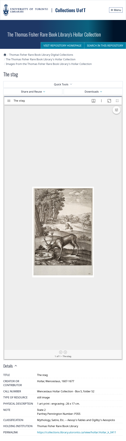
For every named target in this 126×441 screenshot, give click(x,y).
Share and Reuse (31, 91)
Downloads (92, 91)
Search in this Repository (105, 45)
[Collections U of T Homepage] (5, 54)
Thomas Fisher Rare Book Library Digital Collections (41, 55)
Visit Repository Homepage (62, 45)
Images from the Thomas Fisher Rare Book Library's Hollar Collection (49, 64)
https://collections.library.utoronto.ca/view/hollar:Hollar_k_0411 (76, 432)
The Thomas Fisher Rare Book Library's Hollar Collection (40, 59)
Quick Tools (61, 84)
